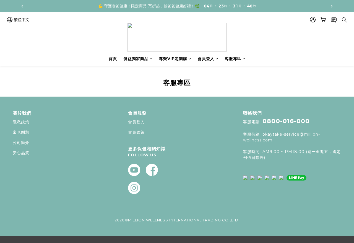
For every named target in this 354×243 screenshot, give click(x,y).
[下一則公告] (331, 6)
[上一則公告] (22, 6)
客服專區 (233, 58)
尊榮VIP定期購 (173, 58)
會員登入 (206, 58)
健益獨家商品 (136, 58)
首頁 (113, 58)
